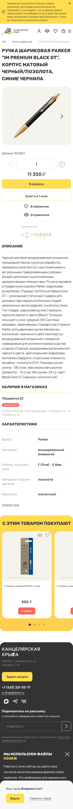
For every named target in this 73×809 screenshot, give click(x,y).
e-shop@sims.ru (13, 693)
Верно (15, 798)
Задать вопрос (17, 677)
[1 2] (26, 556)
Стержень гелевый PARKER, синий (22, 586)
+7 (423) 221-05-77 (16, 687)
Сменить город (40, 798)
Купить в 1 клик (36, 196)
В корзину (36, 184)
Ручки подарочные (22, 41)
